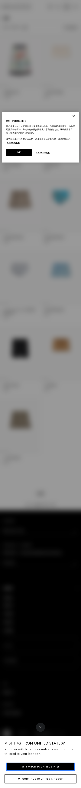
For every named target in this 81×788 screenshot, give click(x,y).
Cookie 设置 (43, 152)
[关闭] (74, 116)
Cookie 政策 (13, 142)
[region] (40, 137)
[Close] (40, 727)
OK (19, 152)
